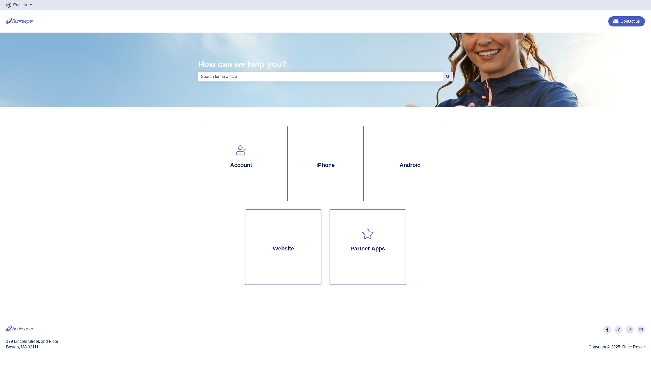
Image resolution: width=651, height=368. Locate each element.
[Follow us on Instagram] (630, 329)
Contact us (630, 21)
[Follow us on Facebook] (607, 329)
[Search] (448, 76)
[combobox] (320, 76)
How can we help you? (242, 64)
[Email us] (641, 329)
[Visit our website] (618, 329)
